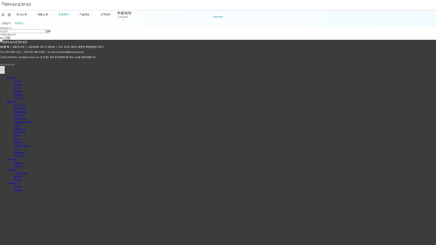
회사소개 (22, 14)
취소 (2, 37)
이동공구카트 (20, 118)
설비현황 (18, 176)
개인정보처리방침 (7, 64)
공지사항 (18, 187)
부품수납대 (19, 129)
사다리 (17, 149)
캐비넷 (17, 139)
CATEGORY (123, 16)
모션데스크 (19, 115)
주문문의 (19, 23)
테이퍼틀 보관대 (22, 146)
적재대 (17, 135)
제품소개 (42, 14)
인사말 (17, 81)
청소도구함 (19, 105)
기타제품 (18, 156)
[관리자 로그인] (3, 14)
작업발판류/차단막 (23, 122)
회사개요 (18, 84)
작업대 (17, 125)
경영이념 (18, 95)
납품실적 (6, 23)
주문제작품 (19, 152)
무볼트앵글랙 (20, 112)
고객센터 (105, 14)
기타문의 (18, 190)
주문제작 (63, 14)
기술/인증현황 (21, 173)
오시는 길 (18, 98)
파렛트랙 (18, 142)
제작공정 (18, 180)
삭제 (7, 37)
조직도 (17, 88)
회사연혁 (18, 91)
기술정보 (84, 14)
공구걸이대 (19, 132)
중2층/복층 (19, 108)
